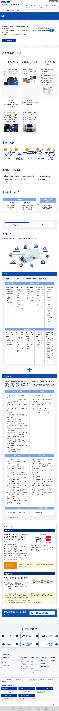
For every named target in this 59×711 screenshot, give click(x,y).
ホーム (2, 10)
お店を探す (13, 657)
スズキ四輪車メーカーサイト (8, 688)
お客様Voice (3, 662)
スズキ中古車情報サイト (26, 695)
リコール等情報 (8, 695)
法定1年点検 (23, 663)
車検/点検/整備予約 (45, 666)
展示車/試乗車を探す (15, 660)
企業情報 (53, 657)
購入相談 (43, 660)
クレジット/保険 (34, 657)
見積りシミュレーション (26, 688)
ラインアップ (13, 663)
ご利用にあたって (17, 679)
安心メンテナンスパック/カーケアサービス (25, 668)
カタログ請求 (44, 657)
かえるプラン (33, 659)
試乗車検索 (43, 663)
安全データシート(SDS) (6, 679)
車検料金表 (9, 40)
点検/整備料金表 (24, 664)
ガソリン (17, 225)
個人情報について (4, 681)
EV (42, 225)
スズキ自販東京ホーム (5, 654)
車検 (22, 659)
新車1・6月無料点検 (25, 661)
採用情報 (53, 660)
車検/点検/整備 (10, 10)
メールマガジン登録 (44, 688)
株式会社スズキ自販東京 (10, 5)
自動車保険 (33, 668)
